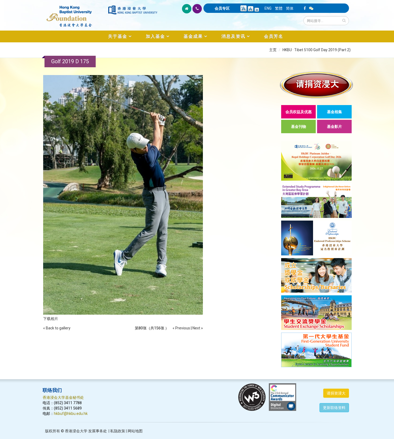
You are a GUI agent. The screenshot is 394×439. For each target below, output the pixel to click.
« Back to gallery (56, 328)
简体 (289, 8)
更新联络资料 (334, 407)
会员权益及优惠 (298, 112)
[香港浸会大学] (132, 9)
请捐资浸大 (336, 393)
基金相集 (334, 112)
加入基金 (155, 36)
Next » (197, 328)
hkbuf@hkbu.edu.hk (71, 413)
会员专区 (222, 8)
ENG (268, 8)
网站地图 (135, 431)
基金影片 (334, 126)
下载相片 (50, 319)
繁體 (279, 8)
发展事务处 (97, 431)
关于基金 (117, 36)
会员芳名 (273, 36)
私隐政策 (117, 431)
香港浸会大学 (76, 431)
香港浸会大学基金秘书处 (63, 397)
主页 (273, 50)
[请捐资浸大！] (316, 84)
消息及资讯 (233, 36)
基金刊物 (298, 126)
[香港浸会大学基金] (75, 13)
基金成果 (193, 36)
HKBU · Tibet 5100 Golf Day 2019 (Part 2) (317, 50)
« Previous (181, 328)
